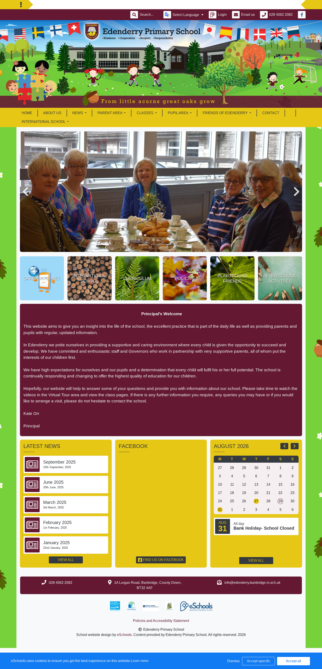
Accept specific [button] (258, 661)
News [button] (78, 113)
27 (256, 501)
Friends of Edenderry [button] (226, 113)
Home (27, 113)
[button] (25, 191)
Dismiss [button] (233, 661)
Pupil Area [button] (178, 113)
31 (220, 509)
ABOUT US (52, 113)
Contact (270, 113)
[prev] (284, 446)
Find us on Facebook (163, 560)
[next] (295, 446)
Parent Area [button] (110, 113)
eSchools (124, 635)
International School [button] (44, 122)
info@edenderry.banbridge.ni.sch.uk (252, 582)
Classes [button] (145, 113)
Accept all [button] (293, 661)
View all (66, 560)
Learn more (140, 661)
